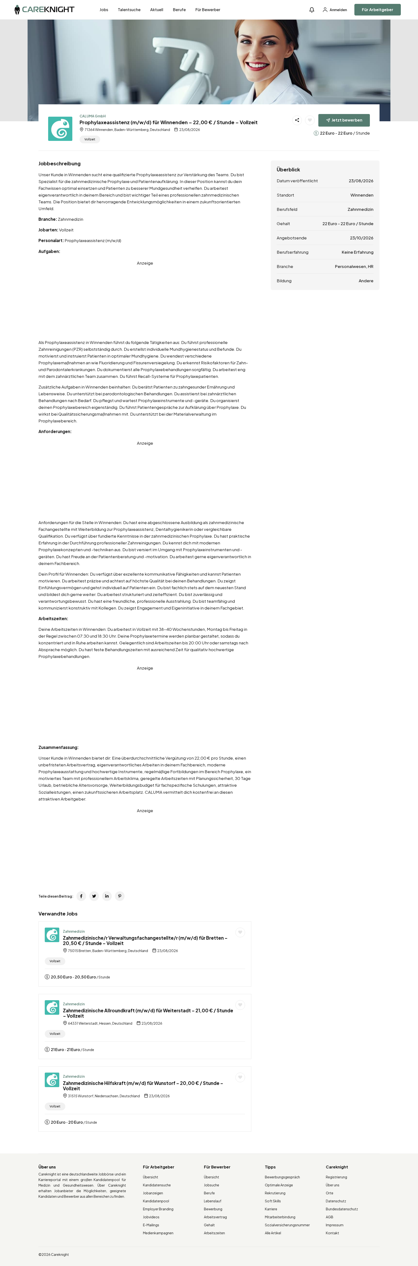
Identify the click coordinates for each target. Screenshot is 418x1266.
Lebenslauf (212, 1201)
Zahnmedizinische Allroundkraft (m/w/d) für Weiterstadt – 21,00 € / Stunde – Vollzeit (148, 1013)
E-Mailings (151, 1225)
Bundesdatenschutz (342, 1209)
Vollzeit (89, 139)
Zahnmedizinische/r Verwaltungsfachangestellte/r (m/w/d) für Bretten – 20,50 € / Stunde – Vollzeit (145, 940)
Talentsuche (129, 9)
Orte (329, 1193)
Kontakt (332, 1233)
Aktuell (156, 9)
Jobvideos (151, 1217)
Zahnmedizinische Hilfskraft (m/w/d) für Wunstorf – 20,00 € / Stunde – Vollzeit (143, 1085)
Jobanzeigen (153, 1193)
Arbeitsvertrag (215, 1217)
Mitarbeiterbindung (280, 1217)
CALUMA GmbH (93, 116)
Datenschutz (336, 1201)
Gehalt (209, 1225)
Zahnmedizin (74, 931)
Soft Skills (273, 1201)
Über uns (332, 1185)
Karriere (271, 1209)
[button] (312, 10)
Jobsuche (211, 1185)
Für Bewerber (207, 9)
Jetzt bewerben (347, 119)
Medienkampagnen (158, 1233)
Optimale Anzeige (279, 1185)
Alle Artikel (273, 1233)
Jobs (104, 9)
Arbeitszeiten (214, 1233)
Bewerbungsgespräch (282, 1177)
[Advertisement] (144, 300)
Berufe (179, 9)
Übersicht (150, 1177)
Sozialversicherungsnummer (287, 1225)
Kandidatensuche (157, 1185)
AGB (329, 1217)
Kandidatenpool (156, 1201)
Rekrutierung (275, 1193)
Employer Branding (158, 1209)
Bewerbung (213, 1209)
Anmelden (338, 10)
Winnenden (362, 195)
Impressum (334, 1225)
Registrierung (336, 1177)
